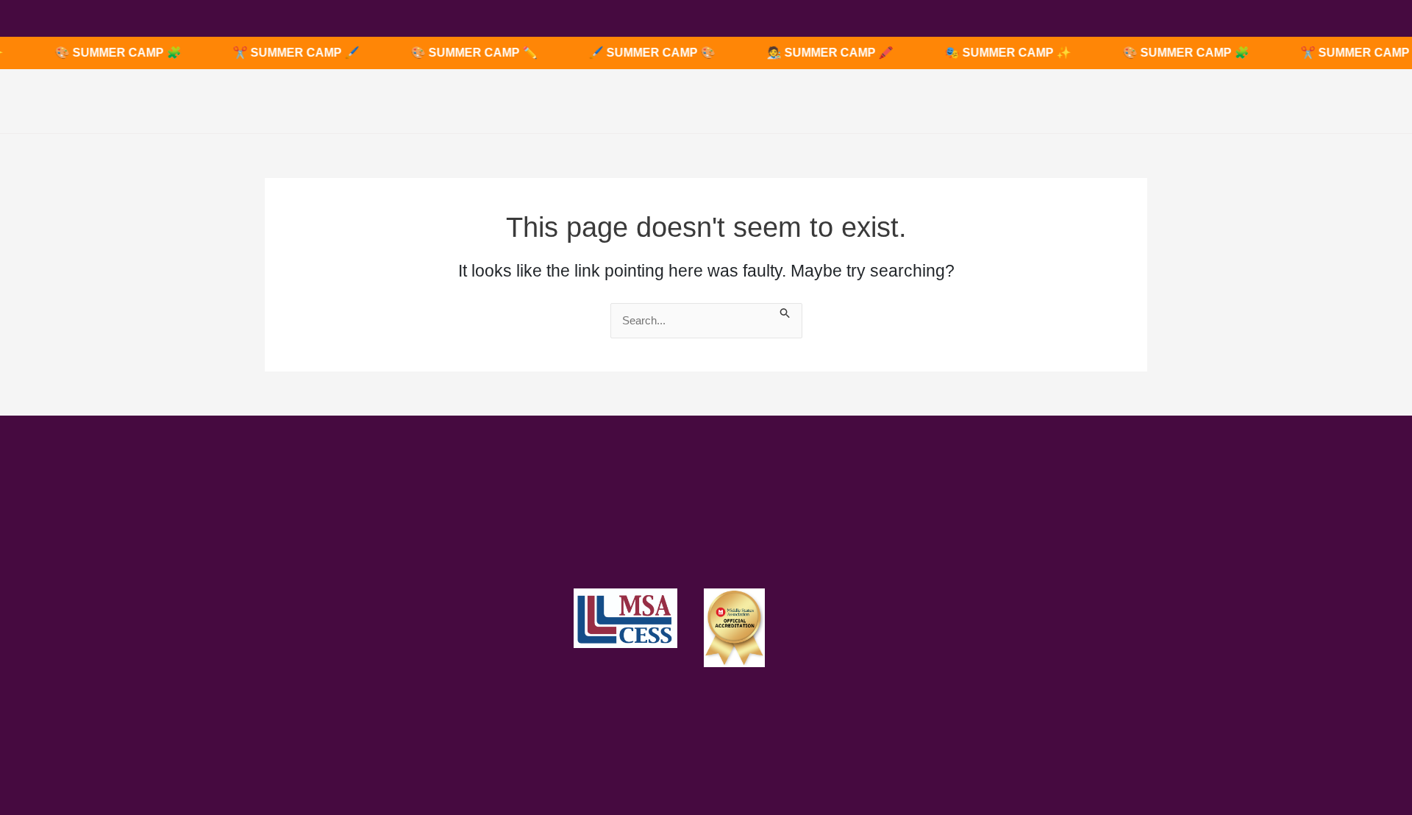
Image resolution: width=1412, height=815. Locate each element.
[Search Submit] (785, 311)
